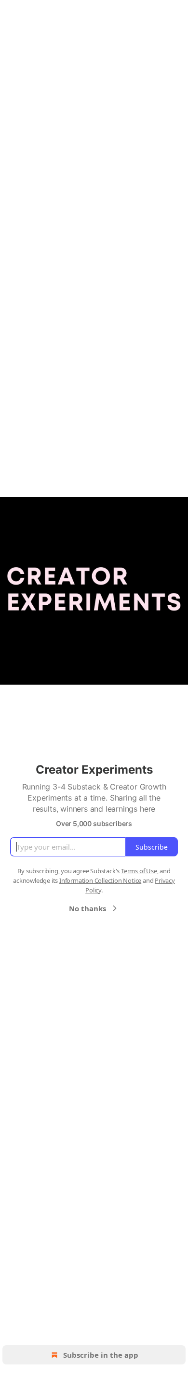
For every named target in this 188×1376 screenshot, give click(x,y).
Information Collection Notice (100, 880)
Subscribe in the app (100, 1355)
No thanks (87, 908)
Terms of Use (139, 870)
